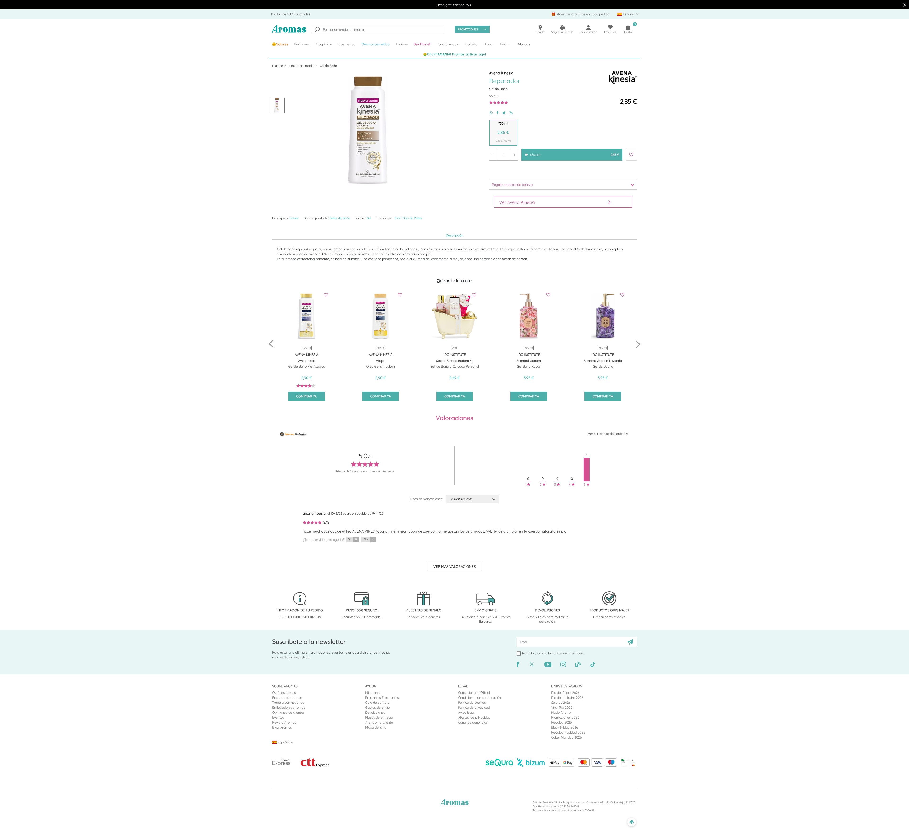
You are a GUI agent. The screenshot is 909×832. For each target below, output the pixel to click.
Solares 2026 (561, 702)
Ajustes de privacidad (474, 717)
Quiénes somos (284, 692)
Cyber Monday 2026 (566, 737)
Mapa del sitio (375, 727)
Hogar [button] (488, 44)
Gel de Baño (328, 65)
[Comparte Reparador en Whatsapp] (489, 113)
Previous (271, 344)
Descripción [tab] (454, 235)
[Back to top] (632, 822)
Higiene (277, 65)
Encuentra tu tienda (287, 697)
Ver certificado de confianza (608, 434)
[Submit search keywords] (317, 30)
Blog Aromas (282, 727)
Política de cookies (472, 702)
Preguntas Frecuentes (382, 697)
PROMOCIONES (468, 29)
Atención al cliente (379, 722)
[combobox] (378, 29)
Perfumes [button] (302, 44)
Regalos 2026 (561, 722)
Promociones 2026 (565, 717)
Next (638, 344)
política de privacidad (567, 653)
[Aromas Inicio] (289, 32)
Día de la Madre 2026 (567, 697)
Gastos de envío (377, 707)
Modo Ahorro (561, 712)
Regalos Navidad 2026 (568, 732)
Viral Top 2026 (561, 707)
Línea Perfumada (301, 65)
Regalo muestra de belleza (512, 184)
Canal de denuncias (473, 722)
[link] (280, 44)
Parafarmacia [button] (448, 44)
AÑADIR (574, 152)
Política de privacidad (474, 707)
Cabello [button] (471, 44)
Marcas (524, 44)
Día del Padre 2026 (565, 692)
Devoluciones (375, 712)
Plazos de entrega (379, 717)
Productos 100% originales (290, 14)
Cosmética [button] (347, 44)
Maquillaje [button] (324, 44)
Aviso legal (466, 712)
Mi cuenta (372, 692)
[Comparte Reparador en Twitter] (502, 113)
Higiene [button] (402, 44)
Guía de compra (377, 702)
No (369, 539)
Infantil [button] (505, 44)
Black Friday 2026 (564, 727)
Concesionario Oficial (474, 692)
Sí (352, 539)
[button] (422, 44)
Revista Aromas (284, 722)
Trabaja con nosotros (288, 702)
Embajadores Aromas (288, 707)
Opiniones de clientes (288, 712)
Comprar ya (306, 396)
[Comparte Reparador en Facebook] (496, 113)
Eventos (278, 717)
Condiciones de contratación (479, 697)
